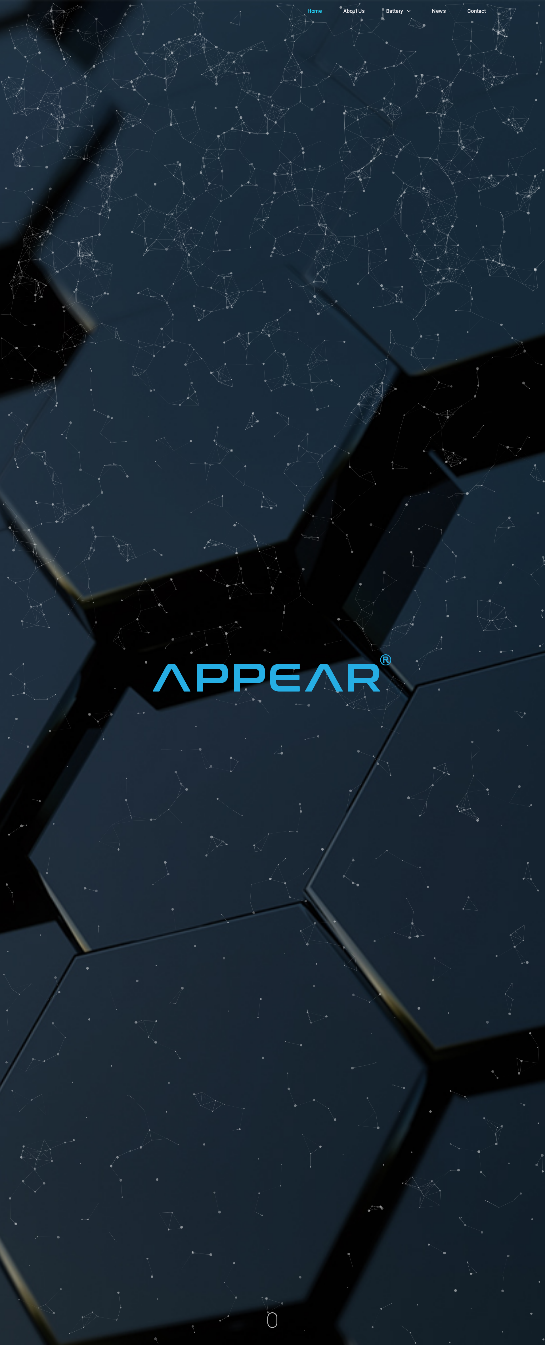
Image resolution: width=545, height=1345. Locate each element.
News (439, 11)
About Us (354, 11)
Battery (394, 11)
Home (315, 11)
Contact (477, 11)
